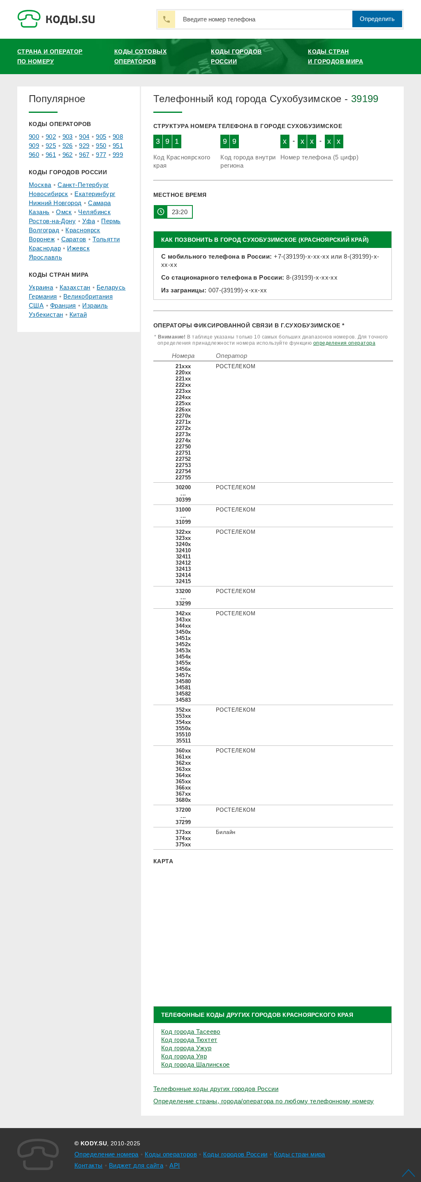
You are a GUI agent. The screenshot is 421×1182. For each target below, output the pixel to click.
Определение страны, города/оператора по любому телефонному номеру (263, 1101)
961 (51, 154)
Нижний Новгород (55, 202)
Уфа (88, 220)
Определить (377, 18)
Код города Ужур (186, 1047)
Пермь (110, 220)
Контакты (88, 1165)
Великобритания (88, 296)
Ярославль (45, 257)
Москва (40, 184)
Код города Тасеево (190, 1031)
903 (67, 136)
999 (118, 154)
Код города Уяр (184, 1056)
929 (84, 145)
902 (51, 136)
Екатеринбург (94, 193)
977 (101, 154)
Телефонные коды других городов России (215, 1088)
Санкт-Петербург (83, 184)
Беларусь (111, 287)
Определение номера (106, 1154)
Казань (39, 211)
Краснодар (45, 248)
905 (101, 136)
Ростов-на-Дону (52, 220)
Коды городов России (236, 56)
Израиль (95, 305)
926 (67, 145)
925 (51, 145)
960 (34, 154)
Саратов (73, 239)
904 (84, 136)
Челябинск (94, 211)
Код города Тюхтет (189, 1039)
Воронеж (42, 239)
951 (118, 145)
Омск (64, 211)
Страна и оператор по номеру (49, 56)
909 (34, 145)
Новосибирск (48, 193)
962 (67, 154)
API (174, 1165)
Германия (43, 296)
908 (118, 136)
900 (34, 136)
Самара (99, 202)
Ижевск (78, 248)
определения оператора (344, 343)
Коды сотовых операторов (140, 56)
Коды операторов (171, 1154)
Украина (41, 287)
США (36, 305)
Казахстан (75, 287)
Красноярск (82, 230)
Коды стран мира (299, 1154)
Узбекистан (46, 314)
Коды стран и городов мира (335, 56)
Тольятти (106, 239)
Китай (78, 314)
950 (101, 145)
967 (84, 154)
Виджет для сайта (136, 1165)
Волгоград (44, 230)
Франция (63, 305)
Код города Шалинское (195, 1064)
